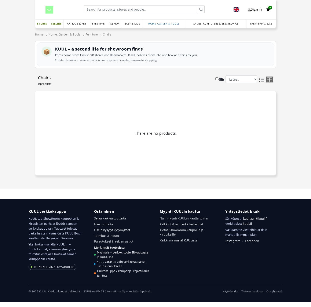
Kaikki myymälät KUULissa (179, 240)
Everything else (261, 23)
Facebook (252, 241)
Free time (98, 23)
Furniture (92, 34)
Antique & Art (76, 23)
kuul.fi (247, 224)
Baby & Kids (132, 23)
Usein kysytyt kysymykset (112, 230)
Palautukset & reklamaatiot (113, 241)
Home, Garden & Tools (163, 23)
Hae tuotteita (103, 224)
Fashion (114, 23)
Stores (42, 23)
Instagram (232, 241)
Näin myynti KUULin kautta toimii (184, 218)
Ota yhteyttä (274, 291)
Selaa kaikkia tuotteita (110, 218)
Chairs (107, 34)
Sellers (56, 23)
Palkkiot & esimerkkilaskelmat (181, 224)
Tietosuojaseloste (252, 291)
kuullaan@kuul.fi (255, 219)
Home (39, 34)
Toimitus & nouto (106, 236)
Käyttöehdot (231, 291)
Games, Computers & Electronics (215, 23)
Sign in (256, 9)
